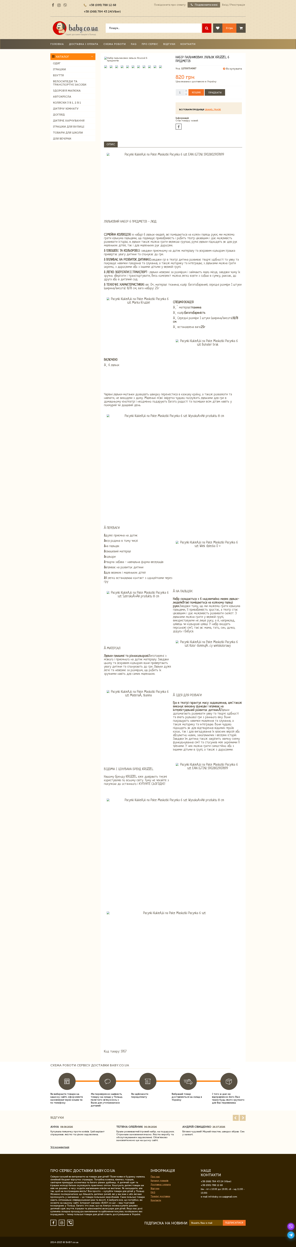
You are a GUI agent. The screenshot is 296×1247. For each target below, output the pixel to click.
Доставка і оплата (83, 44)
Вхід (225, 4)
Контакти (187, 44)
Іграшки (59, 69)
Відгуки (169, 44)
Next (243, 1118)
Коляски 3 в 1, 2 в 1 (67, 102)
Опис (111, 144)
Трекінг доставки (160, 1196)
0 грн (229, 28)
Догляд (59, 114)
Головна (57, 44)
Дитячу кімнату (66, 108)
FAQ (134, 44)
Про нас (155, 1176)
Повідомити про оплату (170, 4)
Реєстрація (237, 4)
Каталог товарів (159, 1180)
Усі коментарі (59, 1147)
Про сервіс (150, 44)
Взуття (58, 75)
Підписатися (234, 1222)
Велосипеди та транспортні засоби (69, 83)
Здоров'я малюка (67, 90)
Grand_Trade (213, 109)
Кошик (196, 92)
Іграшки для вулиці (68, 126)
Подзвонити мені (206, 4)
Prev (236, 1118)
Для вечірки (62, 138)
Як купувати (233, 68)
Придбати (214, 92)
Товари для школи (68, 132)
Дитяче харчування (68, 120)
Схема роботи (114, 44)
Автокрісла (62, 96)
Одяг (56, 63)
